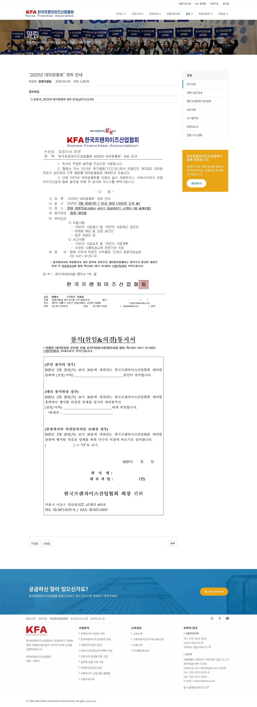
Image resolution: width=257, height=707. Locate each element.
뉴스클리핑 (192, 118)
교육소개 (137, 633)
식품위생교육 (184, 3)
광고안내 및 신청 (79, 618)
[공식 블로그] (227, 618)
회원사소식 (192, 126)
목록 (172, 543)
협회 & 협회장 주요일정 (199, 101)
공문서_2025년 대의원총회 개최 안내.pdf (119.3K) (63, 99)
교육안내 (153, 13)
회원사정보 (204, 13)
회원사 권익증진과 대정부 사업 (96, 650)
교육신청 (137, 645)
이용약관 (42, 618)
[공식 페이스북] (219, 618)
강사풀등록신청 (141, 650)
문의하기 (196, 183)
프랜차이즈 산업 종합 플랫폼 (95, 673)
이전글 (34, 543)
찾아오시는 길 (97, 618)
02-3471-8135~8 (214, 591)
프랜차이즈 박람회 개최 (93, 633)
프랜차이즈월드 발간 (91, 645)
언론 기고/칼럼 (194, 135)
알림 (188, 13)
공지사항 (191, 84)
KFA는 (119, 13)
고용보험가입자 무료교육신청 (148, 639)
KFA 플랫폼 (200, 3)
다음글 (46, 543)
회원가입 (214, 3)
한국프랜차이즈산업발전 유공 (96, 639)
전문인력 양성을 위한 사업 (94, 656)
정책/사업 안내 (194, 92)
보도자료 (191, 109)
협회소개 (30, 618)
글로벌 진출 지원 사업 (92, 662)
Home (220, 37)
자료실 (221, 13)
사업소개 (136, 13)
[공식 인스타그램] (212, 618)
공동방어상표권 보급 (91, 667)
